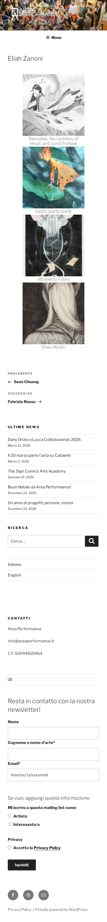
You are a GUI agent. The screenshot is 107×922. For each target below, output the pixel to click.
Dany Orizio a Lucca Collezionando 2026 (44, 439)
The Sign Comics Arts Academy (37, 471)
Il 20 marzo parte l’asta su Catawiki (39, 455)
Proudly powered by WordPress (61, 909)
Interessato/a (26, 824)
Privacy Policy (47, 848)
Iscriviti (22, 865)
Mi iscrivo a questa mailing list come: (42, 807)
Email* (14, 763)
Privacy (15, 839)
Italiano (14, 564)
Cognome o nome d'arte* (31, 742)
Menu (56, 37)
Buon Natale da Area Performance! (39, 487)
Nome (13, 722)
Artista (20, 816)
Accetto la (37, 848)
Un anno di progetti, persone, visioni (40, 503)
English (14, 575)
